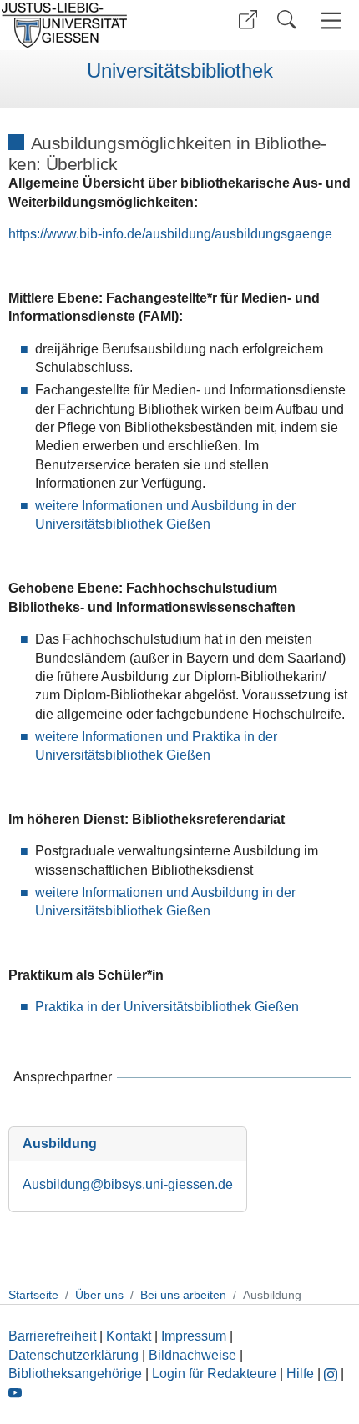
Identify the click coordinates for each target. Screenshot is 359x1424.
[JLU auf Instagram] (332, 1373)
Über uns (99, 1294)
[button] (248, 20)
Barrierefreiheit (52, 1336)
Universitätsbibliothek (180, 71)
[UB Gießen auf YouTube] (15, 1392)
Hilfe (300, 1373)
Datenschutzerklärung (73, 1355)
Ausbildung (60, 1143)
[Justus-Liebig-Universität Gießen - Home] (87, 25)
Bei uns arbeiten (183, 1294)
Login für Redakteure (214, 1373)
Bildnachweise (192, 1355)
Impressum (193, 1336)
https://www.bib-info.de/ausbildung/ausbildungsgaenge (170, 234)
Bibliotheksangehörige (75, 1373)
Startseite (33, 1294)
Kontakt (128, 1336)
